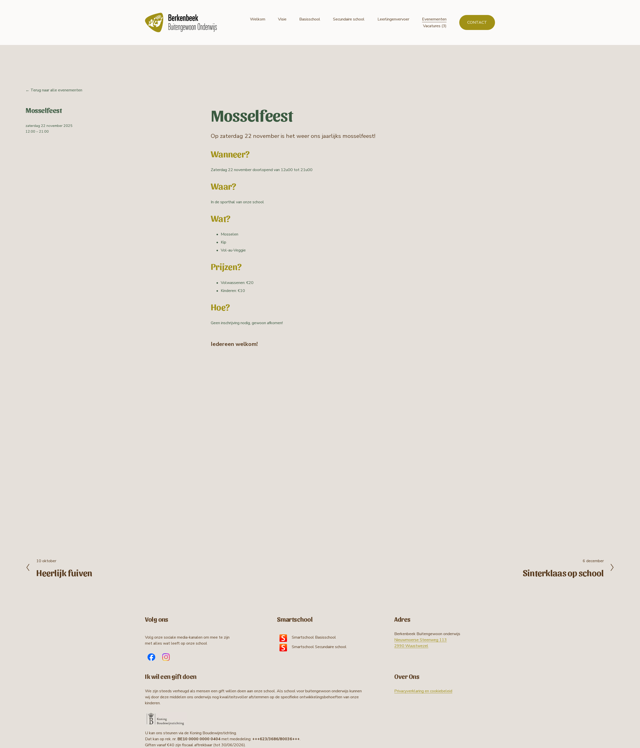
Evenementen (434, 19)
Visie (282, 19)
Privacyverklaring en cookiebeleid (423, 691)
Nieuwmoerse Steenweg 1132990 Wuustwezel (420, 643)
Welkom (257, 19)
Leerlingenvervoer (393, 19)
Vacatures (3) (434, 26)
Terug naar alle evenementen (56, 90)
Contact (477, 22)
